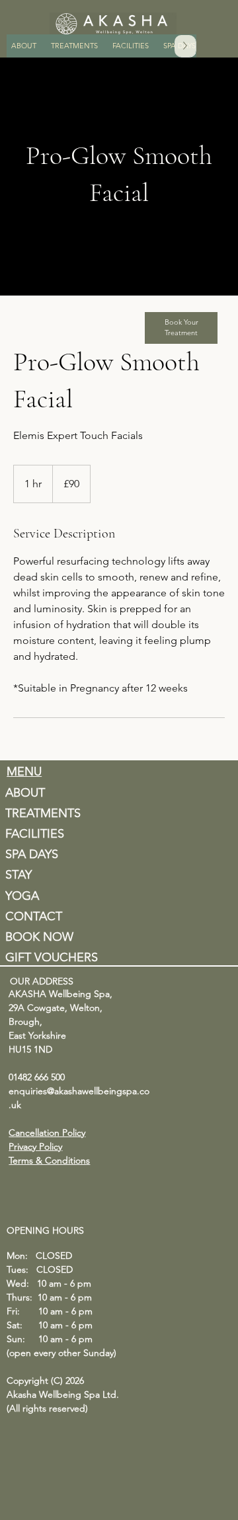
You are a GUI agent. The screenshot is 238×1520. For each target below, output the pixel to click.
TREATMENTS (43, 813)
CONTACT (33, 916)
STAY (18, 874)
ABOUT (25, 792)
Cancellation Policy (47, 1133)
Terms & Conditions (49, 1160)
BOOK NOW (39, 937)
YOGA (22, 896)
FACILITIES (34, 833)
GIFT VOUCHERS (51, 957)
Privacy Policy (35, 1146)
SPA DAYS (31, 854)
